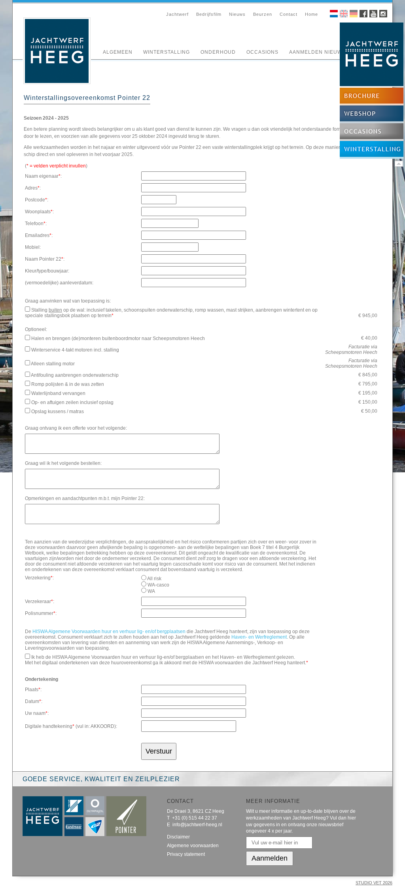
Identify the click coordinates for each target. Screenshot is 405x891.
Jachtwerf (177, 14)
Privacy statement (186, 854)
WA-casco (158, 585)
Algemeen (117, 52)
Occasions (262, 52)
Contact (288, 14)
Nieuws (237, 14)
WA (151, 591)
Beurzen (262, 14)
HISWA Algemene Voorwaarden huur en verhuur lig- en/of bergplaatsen (108, 631)
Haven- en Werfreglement (259, 637)
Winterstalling (166, 52)
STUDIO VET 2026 (374, 882)
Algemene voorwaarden (193, 845)
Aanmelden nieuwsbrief (325, 52)
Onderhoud (218, 52)
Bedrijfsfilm (208, 14)
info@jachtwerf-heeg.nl (197, 824)
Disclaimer (178, 837)
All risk (154, 578)
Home (311, 14)
